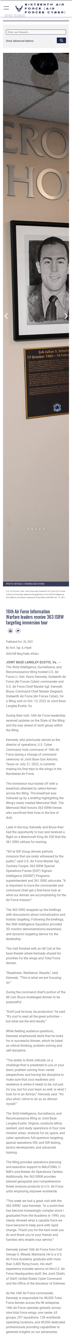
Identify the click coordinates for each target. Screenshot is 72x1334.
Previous (6, 316)
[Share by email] (18, 630)
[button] (6, 8)
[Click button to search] (61, 40)
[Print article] (10, 630)
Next (65, 316)
